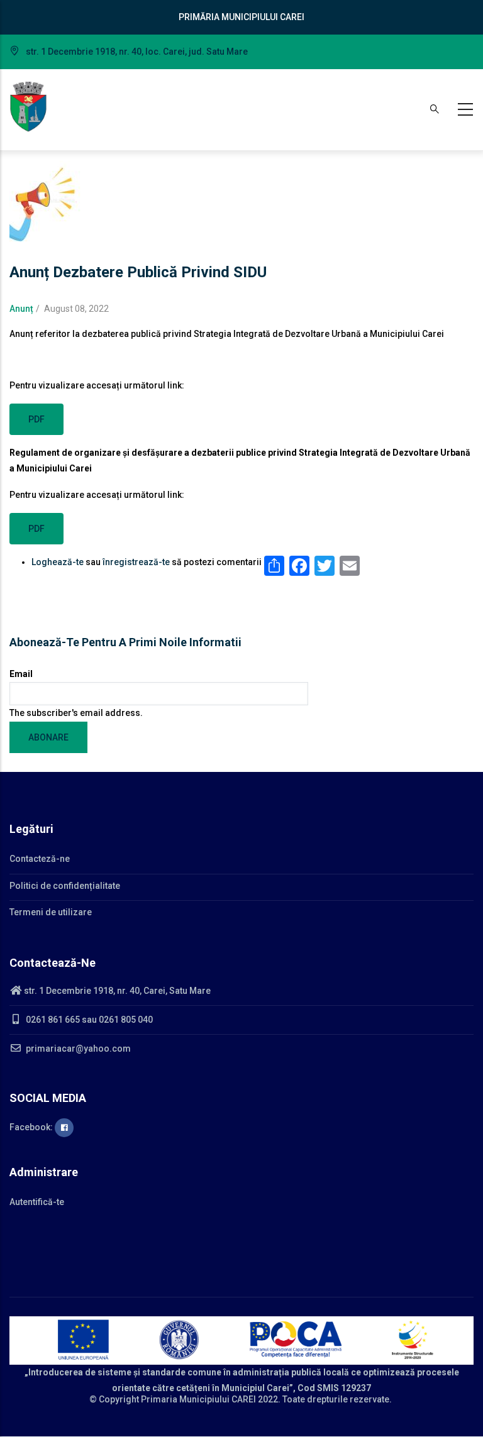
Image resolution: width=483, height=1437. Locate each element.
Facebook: (32, 1127)
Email (21, 674)
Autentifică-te (36, 1202)
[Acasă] (28, 107)
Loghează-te (57, 562)
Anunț (21, 309)
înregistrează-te (136, 562)
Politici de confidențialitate (64, 886)
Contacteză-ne (39, 859)
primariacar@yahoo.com (77, 1048)
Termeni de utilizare (50, 912)
